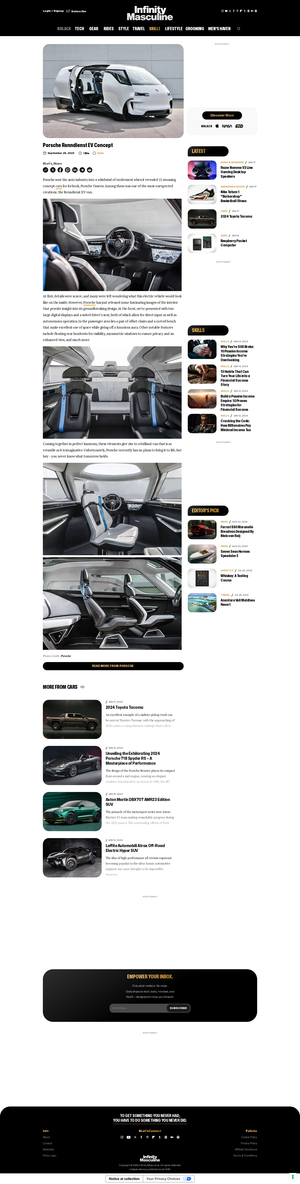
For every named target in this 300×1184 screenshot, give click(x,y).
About (46, 1137)
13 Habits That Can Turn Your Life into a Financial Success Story (235, 378)
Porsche (89, 302)
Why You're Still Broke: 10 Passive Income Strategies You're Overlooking (237, 353)
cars (59, 186)
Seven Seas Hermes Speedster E (235, 554)
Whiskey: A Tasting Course (234, 578)
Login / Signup (53, 11)
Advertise (48, 1149)
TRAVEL (225, 595)
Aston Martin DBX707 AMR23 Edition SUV (138, 802)
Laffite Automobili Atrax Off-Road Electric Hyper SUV (135, 848)
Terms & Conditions (245, 1155)
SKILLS (225, 341)
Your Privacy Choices (163, 1179)
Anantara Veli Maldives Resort (238, 603)
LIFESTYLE (227, 570)
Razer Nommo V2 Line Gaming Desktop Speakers (237, 172)
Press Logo (49, 1155)
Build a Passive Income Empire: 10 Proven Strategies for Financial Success (237, 403)
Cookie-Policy (249, 1137)
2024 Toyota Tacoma (124, 707)
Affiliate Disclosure (246, 1149)
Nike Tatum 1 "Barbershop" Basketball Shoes (233, 196)
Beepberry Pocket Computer (234, 243)
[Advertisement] (222, 74)
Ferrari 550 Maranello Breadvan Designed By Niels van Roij (237, 531)
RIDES (224, 522)
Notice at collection (124, 1179)
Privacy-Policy (249, 1143)
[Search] (239, 29)
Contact (47, 1143)
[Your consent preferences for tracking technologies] (293, 1177)
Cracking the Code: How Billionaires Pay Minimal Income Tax (236, 425)
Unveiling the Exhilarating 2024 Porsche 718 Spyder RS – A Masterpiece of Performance (133, 758)
